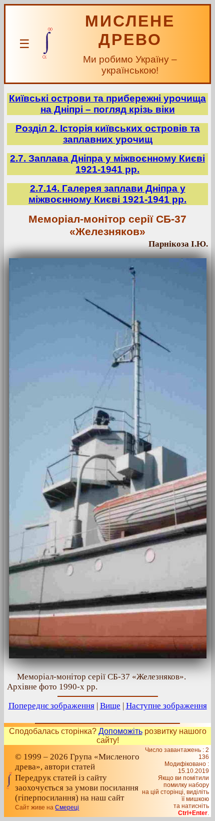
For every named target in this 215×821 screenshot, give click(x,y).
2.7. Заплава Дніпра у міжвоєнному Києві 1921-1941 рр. (107, 164)
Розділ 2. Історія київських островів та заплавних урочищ (108, 134)
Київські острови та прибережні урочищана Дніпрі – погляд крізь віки (107, 104)
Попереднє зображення (51, 705)
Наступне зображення (166, 705)
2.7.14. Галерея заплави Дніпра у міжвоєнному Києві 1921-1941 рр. (107, 194)
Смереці (67, 807)
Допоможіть (120, 731)
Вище (110, 705)
